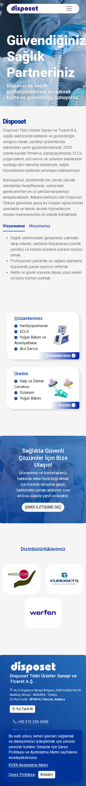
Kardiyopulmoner (33, 325)
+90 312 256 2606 (32, 721)
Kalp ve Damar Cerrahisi (29, 384)
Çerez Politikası (22, 774)
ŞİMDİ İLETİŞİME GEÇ (43, 507)
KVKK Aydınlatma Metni (28, 765)
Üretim (21, 373)
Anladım (46, 774)
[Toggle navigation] (69, 8)
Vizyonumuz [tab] (14, 226)
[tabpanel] (43, 258)
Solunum (26, 392)
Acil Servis (28, 348)
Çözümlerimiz (28, 318)
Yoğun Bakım (30, 398)
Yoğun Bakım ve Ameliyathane (30, 340)
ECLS (24, 331)
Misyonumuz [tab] (39, 226)
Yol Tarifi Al (24, 709)
